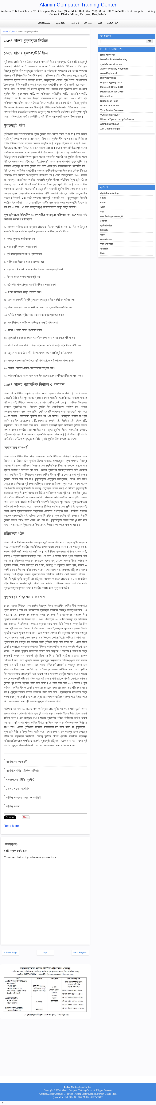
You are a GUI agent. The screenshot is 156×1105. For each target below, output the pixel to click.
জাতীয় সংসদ (13, 806)
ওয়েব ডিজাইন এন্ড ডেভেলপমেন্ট (111, 216)
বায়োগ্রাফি (104, 248)
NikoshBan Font (109, 101)
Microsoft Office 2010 (111, 87)
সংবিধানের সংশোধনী (16, 762)
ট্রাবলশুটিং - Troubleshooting (113, 59)
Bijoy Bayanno (108, 78)
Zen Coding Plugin (110, 128)
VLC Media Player (109, 115)
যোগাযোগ (75, 23)
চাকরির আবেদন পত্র (107, 55)
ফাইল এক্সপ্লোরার (106, 244)
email (103, 198)
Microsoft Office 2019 (111, 91)
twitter (88, 1087)
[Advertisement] (45, 1049)
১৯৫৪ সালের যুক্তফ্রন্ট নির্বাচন (26, 40)
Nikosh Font (106, 96)
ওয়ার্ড (102, 211)
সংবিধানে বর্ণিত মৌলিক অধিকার (22, 771)
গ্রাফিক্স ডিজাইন (106, 225)
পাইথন (102, 235)
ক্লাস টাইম (60, 23)
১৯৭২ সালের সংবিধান (17, 788)
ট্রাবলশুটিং (104, 230)
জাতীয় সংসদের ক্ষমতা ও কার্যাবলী (23, 797)
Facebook (79, 1087)
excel (103, 202)
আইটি (102, 207)
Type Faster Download (112, 110)
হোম (45, 952)
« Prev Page (10, 952)
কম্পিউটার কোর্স (44, 23)
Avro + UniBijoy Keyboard (114, 68)
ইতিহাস (13, 31)
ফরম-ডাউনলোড (105, 239)
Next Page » (80, 952)
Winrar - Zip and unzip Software (117, 119)
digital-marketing (109, 193)
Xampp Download (109, 124)
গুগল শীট (103, 221)
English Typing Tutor (111, 82)
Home (5, 31)
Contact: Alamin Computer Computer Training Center (63, 1093)
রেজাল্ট (99, 23)
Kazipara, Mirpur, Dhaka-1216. (102, 1093)
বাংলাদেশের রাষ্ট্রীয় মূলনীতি (20, 779)
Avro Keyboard (108, 73)
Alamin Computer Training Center (78, 5)
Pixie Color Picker (110, 105)
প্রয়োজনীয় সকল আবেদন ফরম (111, 64)
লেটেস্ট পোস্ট (112, 23)
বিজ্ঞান (102, 253)
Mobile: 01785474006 (93, 1097)
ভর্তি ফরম (88, 23)
